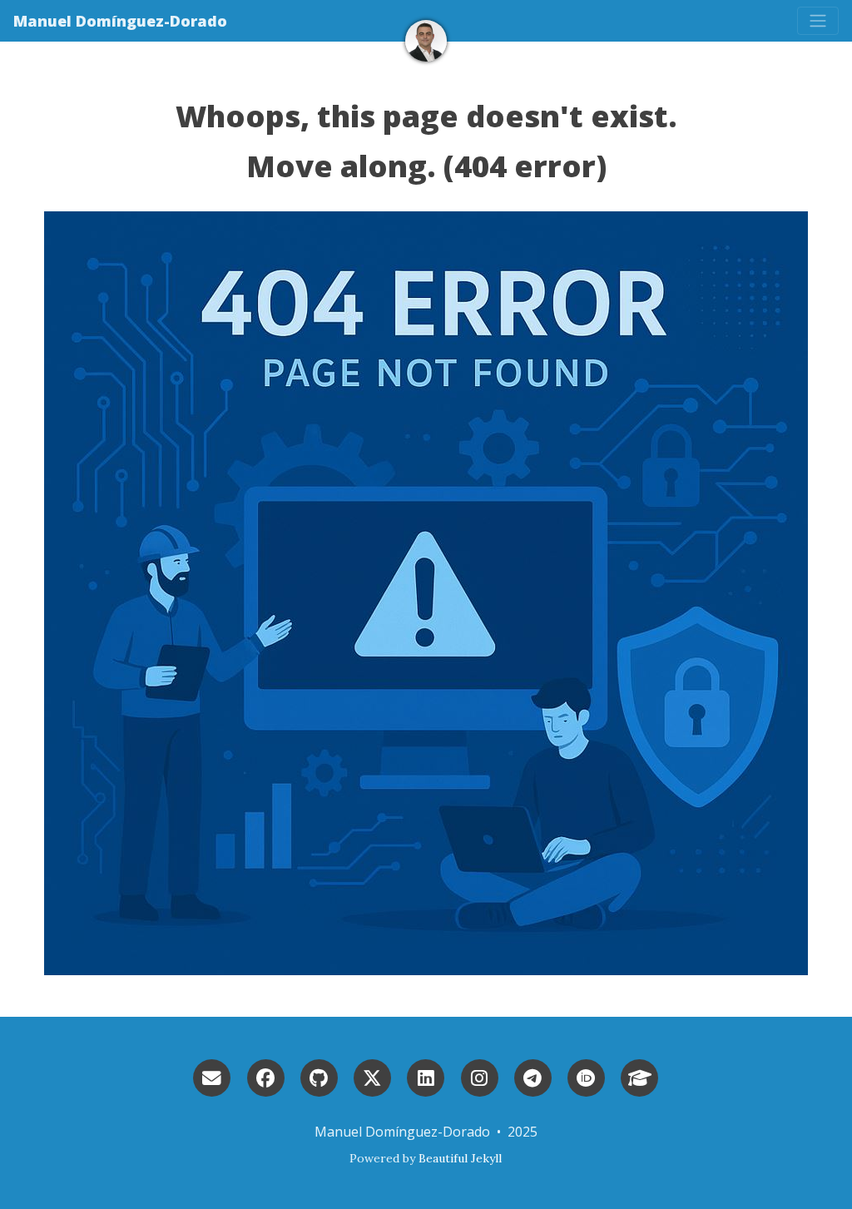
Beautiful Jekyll (460, 1158)
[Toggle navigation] (818, 21)
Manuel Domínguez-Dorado (120, 21)
